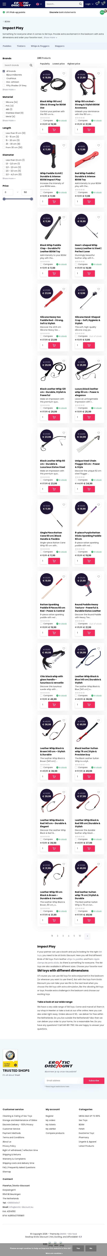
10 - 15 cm (12, 136)
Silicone (12, 102)
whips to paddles (75, 959)
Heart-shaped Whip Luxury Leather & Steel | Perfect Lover (88, 248)
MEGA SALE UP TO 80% (89, 1116)
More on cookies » (54, 1253)
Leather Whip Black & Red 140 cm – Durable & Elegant (53, 823)
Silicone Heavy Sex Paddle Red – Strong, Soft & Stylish (51, 320)
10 (80, 936)
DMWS (63, 1234)
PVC (10, 105)
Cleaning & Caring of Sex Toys (17, 1116)
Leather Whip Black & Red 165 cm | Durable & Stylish (87, 823)
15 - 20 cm (13, 140)
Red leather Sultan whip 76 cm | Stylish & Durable (87, 895)
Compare (48, 120)
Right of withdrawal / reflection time (20, 1150)
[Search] (80, 4)
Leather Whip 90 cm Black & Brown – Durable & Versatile (51, 895)
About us (7, 1141)
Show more (49, 37)
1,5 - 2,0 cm (13, 163)
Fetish (82, 1128)
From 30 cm (14, 147)
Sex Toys (83, 1120)
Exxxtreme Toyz (86, 1133)
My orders (50, 1120)
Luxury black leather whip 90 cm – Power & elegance (87, 392)
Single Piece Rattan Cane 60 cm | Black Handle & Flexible (51, 535)
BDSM (7, 21)
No (91, 1248)
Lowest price (59, 63)
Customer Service (11, 1128)
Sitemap (7, 1171)
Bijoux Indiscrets (14, 74)
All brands (11, 71)
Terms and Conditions (13, 1137)
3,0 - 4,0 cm (14, 174)
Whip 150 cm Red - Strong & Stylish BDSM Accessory (87, 104)
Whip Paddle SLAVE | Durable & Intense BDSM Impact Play (51, 176)
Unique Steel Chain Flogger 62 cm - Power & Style (87, 464)
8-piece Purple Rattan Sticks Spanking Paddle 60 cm (88, 535)
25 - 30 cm (13, 144)
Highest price (73, 63)
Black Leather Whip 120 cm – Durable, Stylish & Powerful (53, 392)
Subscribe (94, 1080)
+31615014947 (13, 1202)
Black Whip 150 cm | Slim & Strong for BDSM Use (53, 104)
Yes (78, 1248)
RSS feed (72, 1234)
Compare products (55, 1133)
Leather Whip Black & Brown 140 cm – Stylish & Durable (52, 751)
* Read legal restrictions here (57, 1086)
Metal (10, 116)
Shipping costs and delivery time (18, 1163)
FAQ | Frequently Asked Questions (19, 1167)
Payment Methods (12, 1133)
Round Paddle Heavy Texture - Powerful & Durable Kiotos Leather (88, 607)
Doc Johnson (12, 82)
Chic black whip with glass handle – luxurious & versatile (52, 679)
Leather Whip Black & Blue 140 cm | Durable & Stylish (88, 679)
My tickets (51, 1124)
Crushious (11, 78)
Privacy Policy (9, 1146)
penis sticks (53, 962)
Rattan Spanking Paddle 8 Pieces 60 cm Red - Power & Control (52, 607)
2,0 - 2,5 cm (13, 167)
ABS (9, 109)
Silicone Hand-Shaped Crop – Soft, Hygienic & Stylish (87, 320)
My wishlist (51, 1128)
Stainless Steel (15, 113)
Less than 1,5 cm (15, 160)
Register (50, 1116)
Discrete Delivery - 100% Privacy (18, 1124)
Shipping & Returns (12, 1154)
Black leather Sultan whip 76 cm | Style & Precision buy (86, 751)
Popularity (45, 63)
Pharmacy (84, 1137)
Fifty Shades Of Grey (16, 85)
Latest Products (86, 1146)
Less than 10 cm (15, 133)
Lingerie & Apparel (87, 1141)
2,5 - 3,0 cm (13, 170)
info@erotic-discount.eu (21, 1207)
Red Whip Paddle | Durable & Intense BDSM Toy (85, 176)
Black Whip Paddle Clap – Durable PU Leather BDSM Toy (50, 248)
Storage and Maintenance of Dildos (20, 1120)
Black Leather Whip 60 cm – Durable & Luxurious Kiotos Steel (52, 464)
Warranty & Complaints (14, 1158)
